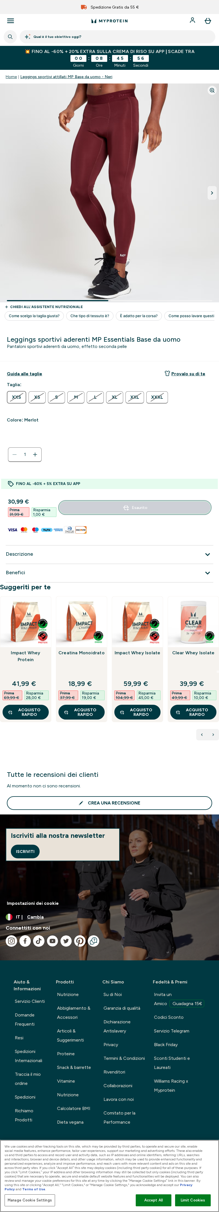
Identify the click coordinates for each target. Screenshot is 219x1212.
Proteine (66, 1053)
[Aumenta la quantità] (35, 454)
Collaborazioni (118, 1085)
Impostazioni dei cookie (33, 903)
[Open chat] (93, 941)
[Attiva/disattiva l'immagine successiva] (212, 193)
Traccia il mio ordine (28, 1079)
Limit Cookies (193, 1200)
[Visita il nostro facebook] (25, 941)
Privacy (111, 1044)
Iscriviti (25, 851)
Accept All (153, 1200)
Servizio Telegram (171, 1030)
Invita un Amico (178, 999)
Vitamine (66, 1081)
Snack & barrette (74, 1067)
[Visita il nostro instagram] (11, 941)
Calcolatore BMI (73, 1108)
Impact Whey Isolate (138, 652)
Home (11, 76)
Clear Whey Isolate (193, 652)
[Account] (193, 21)
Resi (19, 1037)
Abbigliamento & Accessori (73, 1013)
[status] (25, 454)
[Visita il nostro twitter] (66, 941)
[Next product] (213, 734)
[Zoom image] (212, 90)
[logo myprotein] (109, 21)
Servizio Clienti (30, 1001)
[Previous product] (202, 734)
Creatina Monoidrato (81, 652)
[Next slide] (218, 672)
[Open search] (10, 37)
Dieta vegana (70, 1122)
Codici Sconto (169, 1017)
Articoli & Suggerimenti (70, 1035)
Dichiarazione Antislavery (117, 1026)
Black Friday (166, 1044)
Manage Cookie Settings (30, 1200)
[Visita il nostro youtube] (52, 941)
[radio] (16, 397)
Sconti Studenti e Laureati (172, 1063)
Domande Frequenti (25, 1019)
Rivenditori (114, 1072)
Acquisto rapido (29, 712)
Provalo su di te (188, 373)
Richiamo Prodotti (24, 1115)
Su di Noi (113, 994)
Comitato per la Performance (119, 1118)
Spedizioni (25, 1097)
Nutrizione (68, 994)
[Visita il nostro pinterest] (80, 941)
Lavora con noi (119, 1099)
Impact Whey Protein (25, 656)
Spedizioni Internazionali (28, 1056)
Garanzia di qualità (122, 1008)
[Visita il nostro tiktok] (38, 941)
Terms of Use (33, 1189)
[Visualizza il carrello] (208, 21)
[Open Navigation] (10, 20)
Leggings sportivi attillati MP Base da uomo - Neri (66, 76)
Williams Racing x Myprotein (171, 1086)
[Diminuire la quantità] (14, 454)
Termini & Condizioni (124, 1058)
